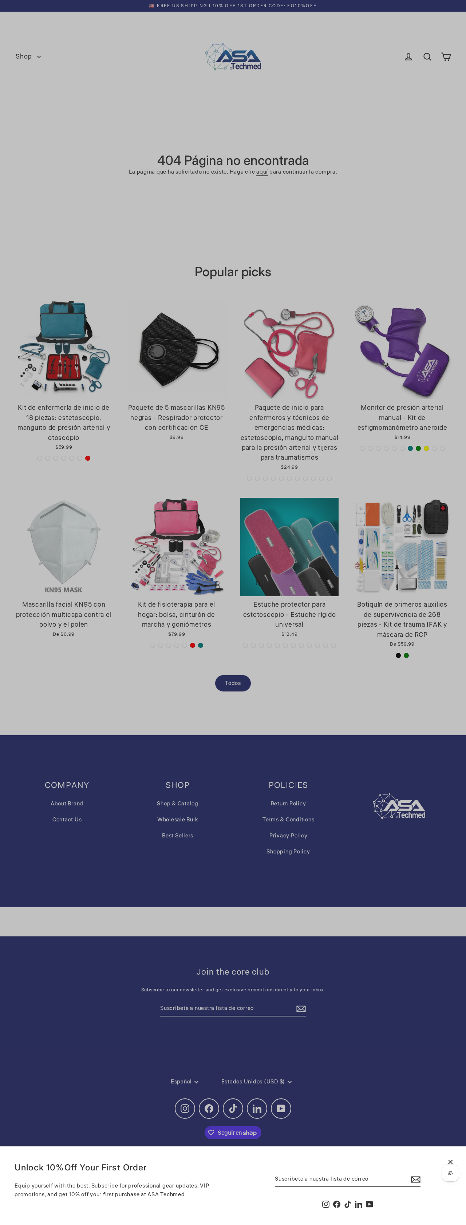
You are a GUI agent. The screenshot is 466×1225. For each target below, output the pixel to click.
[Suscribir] (414, 1179)
